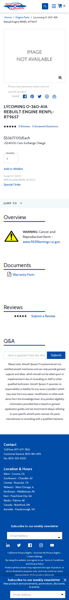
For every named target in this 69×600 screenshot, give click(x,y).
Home (8, 17)
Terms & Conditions (54, 560)
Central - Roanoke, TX (16, 482)
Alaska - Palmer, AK (14, 500)
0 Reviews (24, 126)
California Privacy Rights (20, 552)
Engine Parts (22, 17)
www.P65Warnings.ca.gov (41, 242)
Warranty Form (23, 274)
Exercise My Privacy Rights (47, 552)
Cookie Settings (34, 556)
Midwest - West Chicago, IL (19, 487)
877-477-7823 (22, 449)
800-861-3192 (33, 454)
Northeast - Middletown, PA (19, 491)
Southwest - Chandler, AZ (18, 478)
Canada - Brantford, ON (17, 504)
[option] (34, 56)
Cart (64, 6)
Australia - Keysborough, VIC (19, 509)
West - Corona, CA (14, 473)
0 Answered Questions (45, 126)
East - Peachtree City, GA (18, 496)
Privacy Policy (36, 563)
